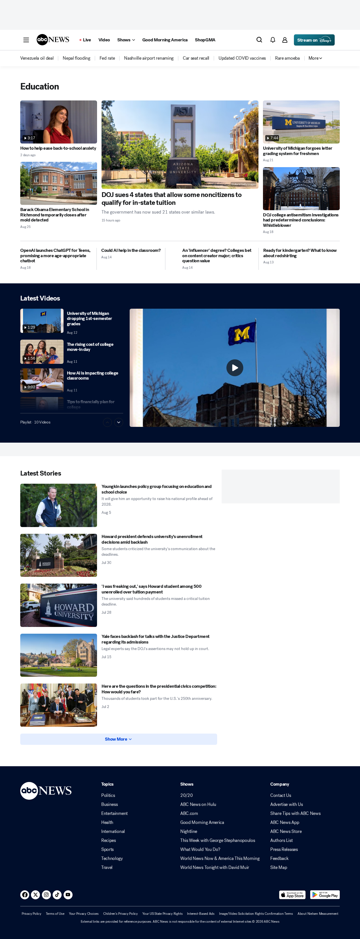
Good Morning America (202, 822)
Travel (106, 867)
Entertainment (114, 813)
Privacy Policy (31, 913)
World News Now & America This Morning (219, 858)
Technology (112, 858)
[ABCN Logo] (53, 39)
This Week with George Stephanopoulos (217, 840)
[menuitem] (36, 58)
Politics (108, 795)
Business (109, 804)
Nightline (188, 831)
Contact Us (280, 795)
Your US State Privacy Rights (162, 913)
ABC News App (284, 822)
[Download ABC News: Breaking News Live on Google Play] (325, 894)
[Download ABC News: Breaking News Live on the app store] (292, 894)
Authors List (281, 840)
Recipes (108, 840)
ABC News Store (286, 831)
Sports (107, 849)
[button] (26, 40)
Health (107, 822)
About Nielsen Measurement (318, 913)
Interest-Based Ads (201, 913)
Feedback (279, 858)
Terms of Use (55, 913)
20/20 (186, 795)
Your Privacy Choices (84, 913)
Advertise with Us (286, 804)
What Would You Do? (200, 849)
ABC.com (189, 813)
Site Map (278, 867)
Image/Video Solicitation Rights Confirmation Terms (256, 913)
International (113, 831)
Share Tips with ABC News (295, 813)
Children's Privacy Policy (120, 913)
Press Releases (284, 849)
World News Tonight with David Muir (214, 867)
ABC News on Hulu (198, 804)
